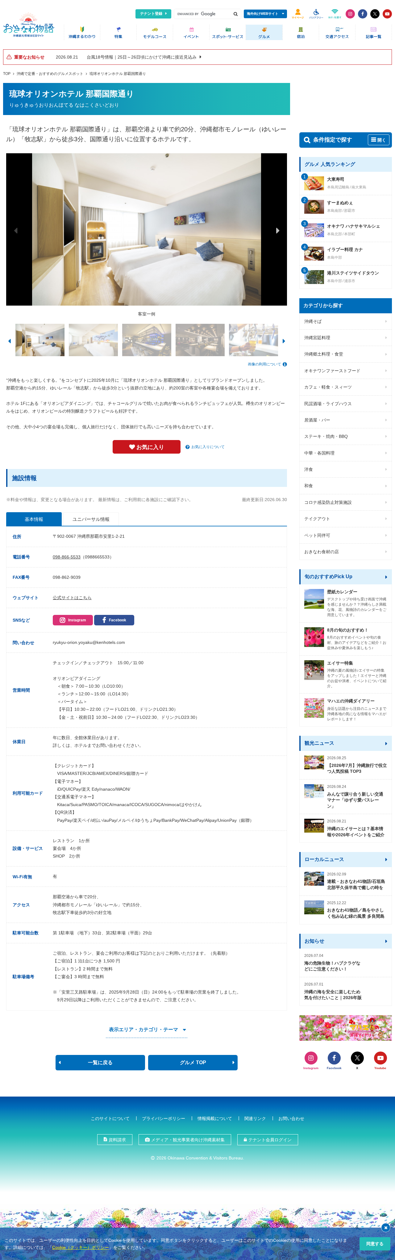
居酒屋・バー (317, 420)
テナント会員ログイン (270, 1139)
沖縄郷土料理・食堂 (323, 354)
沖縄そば (313, 321)
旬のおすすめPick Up (328, 576)
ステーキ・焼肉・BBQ (326, 436)
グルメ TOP (193, 1062)
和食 (308, 485)
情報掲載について (215, 1118)
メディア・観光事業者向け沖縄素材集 (188, 1139)
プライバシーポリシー (163, 1118)
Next (277, 230)
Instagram (77, 620)
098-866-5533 (67, 556)
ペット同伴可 (317, 535)
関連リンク (255, 1118)
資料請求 (117, 1139)
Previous (15, 230)
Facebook (117, 620)
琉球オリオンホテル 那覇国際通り (117, 74)
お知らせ (314, 941)
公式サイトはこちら (72, 597)
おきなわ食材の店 (321, 551)
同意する (375, 1243)
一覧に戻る (100, 1062)
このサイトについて (110, 1118)
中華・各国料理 (319, 453)
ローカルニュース (324, 859)
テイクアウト (317, 518)
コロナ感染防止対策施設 (328, 502)
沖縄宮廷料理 (317, 337)
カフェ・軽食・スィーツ (328, 387)
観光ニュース (319, 743)
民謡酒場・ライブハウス (328, 403)
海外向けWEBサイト (262, 13)
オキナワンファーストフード (332, 370)
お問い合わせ (291, 1118)
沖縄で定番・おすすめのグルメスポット (50, 74)
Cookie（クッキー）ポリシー (80, 1247)
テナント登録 (151, 13)
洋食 (308, 469)
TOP (6, 74)
